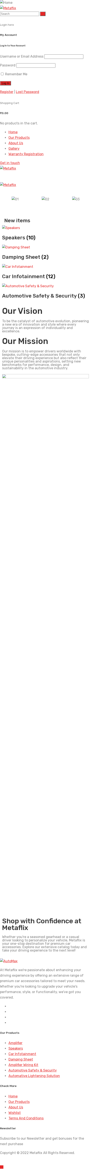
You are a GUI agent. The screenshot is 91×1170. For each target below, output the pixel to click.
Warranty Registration (26, 154)
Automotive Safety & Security (32, 1070)
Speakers (15, 1048)
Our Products (19, 138)
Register (6, 92)
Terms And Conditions (26, 1118)
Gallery (13, 149)
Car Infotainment (22, 1054)
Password (7, 65)
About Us (15, 143)
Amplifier (15, 1043)
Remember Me (15, 74)
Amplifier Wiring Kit (23, 1065)
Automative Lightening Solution (34, 1076)
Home (13, 132)
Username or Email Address (21, 56)
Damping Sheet (20, 1059)
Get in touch (10, 163)
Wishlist (14, 1113)
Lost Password (27, 92)
